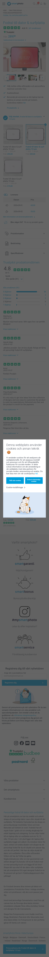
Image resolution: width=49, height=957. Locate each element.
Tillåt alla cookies (15, 480)
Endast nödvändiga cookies (33, 480)
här (36, 473)
